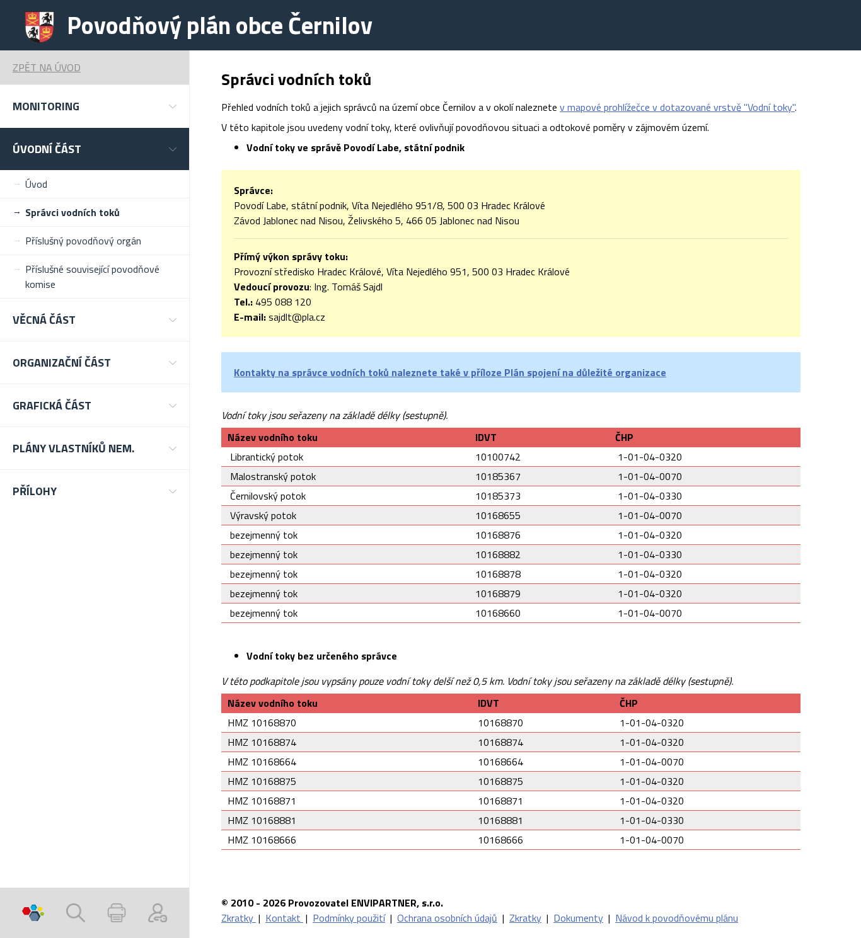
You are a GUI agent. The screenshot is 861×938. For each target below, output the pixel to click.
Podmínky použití (349, 917)
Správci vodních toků (72, 212)
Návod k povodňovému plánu (676, 917)
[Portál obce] (33, 912)
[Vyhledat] (75, 912)
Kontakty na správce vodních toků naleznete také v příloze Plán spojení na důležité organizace (450, 372)
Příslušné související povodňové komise (92, 276)
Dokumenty (578, 917)
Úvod (36, 184)
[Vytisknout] (116, 912)
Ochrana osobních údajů (447, 917)
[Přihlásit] (157, 912)
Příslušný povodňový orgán (83, 240)
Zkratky (238, 917)
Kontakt (284, 917)
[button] (94, 106)
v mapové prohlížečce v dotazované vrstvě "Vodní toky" (677, 107)
